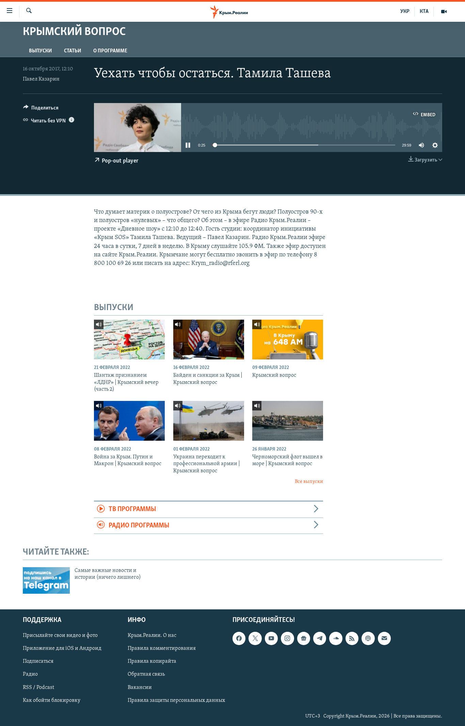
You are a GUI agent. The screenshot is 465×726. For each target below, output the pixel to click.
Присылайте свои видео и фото (60, 635)
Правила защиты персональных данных (176, 700)
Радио (30, 674)
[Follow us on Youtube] (271, 638)
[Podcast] (368, 638)
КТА (424, 11)
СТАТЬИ (72, 51)
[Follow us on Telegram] (319, 638)
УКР (405, 11)
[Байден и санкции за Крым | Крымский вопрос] (208, 339)
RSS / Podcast (38, 687)
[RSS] (352, 638)
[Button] (41, 109)
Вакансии (140, 687)
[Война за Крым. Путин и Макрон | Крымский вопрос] (129, 421)
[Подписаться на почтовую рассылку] (384, 638)
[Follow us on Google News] (303, 638)
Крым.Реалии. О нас (152, 635)
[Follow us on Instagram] (287, 638)
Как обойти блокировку (51, 700)
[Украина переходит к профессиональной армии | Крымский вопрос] (208, 421)
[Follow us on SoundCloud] (335, 638)
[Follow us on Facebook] (239, 638)
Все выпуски (309, 481)
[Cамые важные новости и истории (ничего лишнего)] (46, 580)
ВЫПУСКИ (40, 51)
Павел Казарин (41, 79)
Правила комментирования (162, 648)
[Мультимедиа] (444, 11)
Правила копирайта (152, 661)
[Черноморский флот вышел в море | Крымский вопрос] (287, 421)
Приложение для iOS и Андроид (62, 648)
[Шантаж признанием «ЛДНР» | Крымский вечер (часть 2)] (129, 339)
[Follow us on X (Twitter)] (254, 638)
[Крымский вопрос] (287, 339)
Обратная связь (146, 674)
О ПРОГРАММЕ (110, 51)
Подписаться (38, 661)
